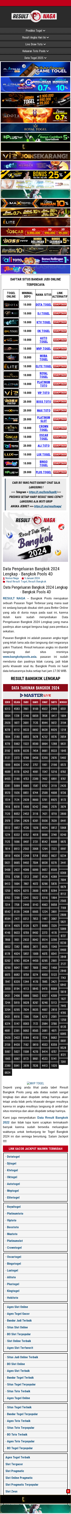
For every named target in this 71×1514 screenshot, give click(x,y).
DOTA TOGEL (44, 304)
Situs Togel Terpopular (21, 1384)
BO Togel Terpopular (20, 1448)
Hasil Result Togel (16, 581)
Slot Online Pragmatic (19, 1478)
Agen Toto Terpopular (21, 1441)
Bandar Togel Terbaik (20, 1377)
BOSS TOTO (43, 401)
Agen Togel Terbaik (17, 1457)
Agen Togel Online (18, 1398)
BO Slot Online (16, 1364)
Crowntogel (14, 1247)
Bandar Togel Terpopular (22, 1414)
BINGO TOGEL (44, 463)
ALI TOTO (44, 445)
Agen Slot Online (17, 1307)
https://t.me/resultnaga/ (48, 506)
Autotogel (13, 1184)
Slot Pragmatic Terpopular (21, 1484)
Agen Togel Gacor (18, 1313)
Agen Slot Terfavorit (20, 1348)
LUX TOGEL (44, 454)
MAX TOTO (43, 410)
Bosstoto (13, 1227)
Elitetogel (13, 1197)
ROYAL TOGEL (44, 375)
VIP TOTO (44, 393)
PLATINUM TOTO (43, 383)
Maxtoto (12, 1234)
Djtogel (11, 1163)
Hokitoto (12, 1297)
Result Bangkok (37, 581)
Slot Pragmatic (14, 1471)
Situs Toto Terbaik (18, 1391)
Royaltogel (14, 1207)
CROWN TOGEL (43, 428)
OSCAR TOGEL (43, 436)
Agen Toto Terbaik (18, 1421)
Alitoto (11, 1277)
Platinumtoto (15, 1213)
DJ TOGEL (44, 313)
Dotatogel (13, 1156)
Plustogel (13, 1284)
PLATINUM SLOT (43, 419)
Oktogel (12, 1177)
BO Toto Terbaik (17, 1434)
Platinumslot (15, 1241)
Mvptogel (13, 1190)
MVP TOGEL (43, 348)
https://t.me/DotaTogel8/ (43, 492)
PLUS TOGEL (43, 472)
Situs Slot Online (17, 1327)
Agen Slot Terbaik (18, 1371)
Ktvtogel (12, 1170)
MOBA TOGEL (44, 357)
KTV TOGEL (44, 322)
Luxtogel (12, 1270)
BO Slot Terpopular (19, 1334)
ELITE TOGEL (44, 366)
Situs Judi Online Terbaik (22, 1357)
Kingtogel (13, 1291)
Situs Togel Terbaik (19, 1407)
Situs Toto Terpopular (20, 1427)
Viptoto (11, 1220)
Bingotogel (14, 1263)
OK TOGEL (43, 331)
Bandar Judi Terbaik (19, 1320)
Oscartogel (14, 1257)
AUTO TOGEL (44, 339)
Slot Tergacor (14, 1464)
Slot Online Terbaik (19, 1341)
